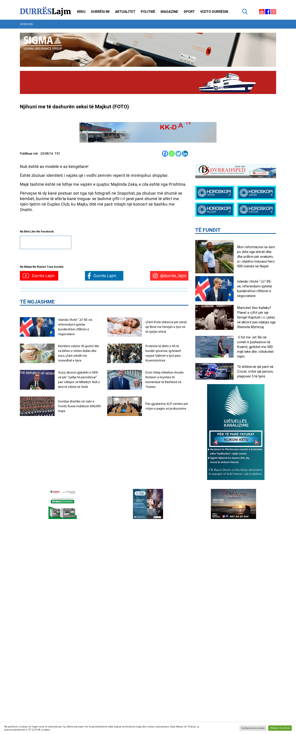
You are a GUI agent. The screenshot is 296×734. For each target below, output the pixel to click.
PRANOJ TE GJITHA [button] (280, 728)
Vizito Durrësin (214, 12)
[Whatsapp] (172, 154)
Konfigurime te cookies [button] (253, 728)
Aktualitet (125, 12)
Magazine (169, 12)
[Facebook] (165, 154)
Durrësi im (100, 12)
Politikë (148, 12)
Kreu (81, 12)
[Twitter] (178, 154)
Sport (189, 12)
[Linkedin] (185, 154)
